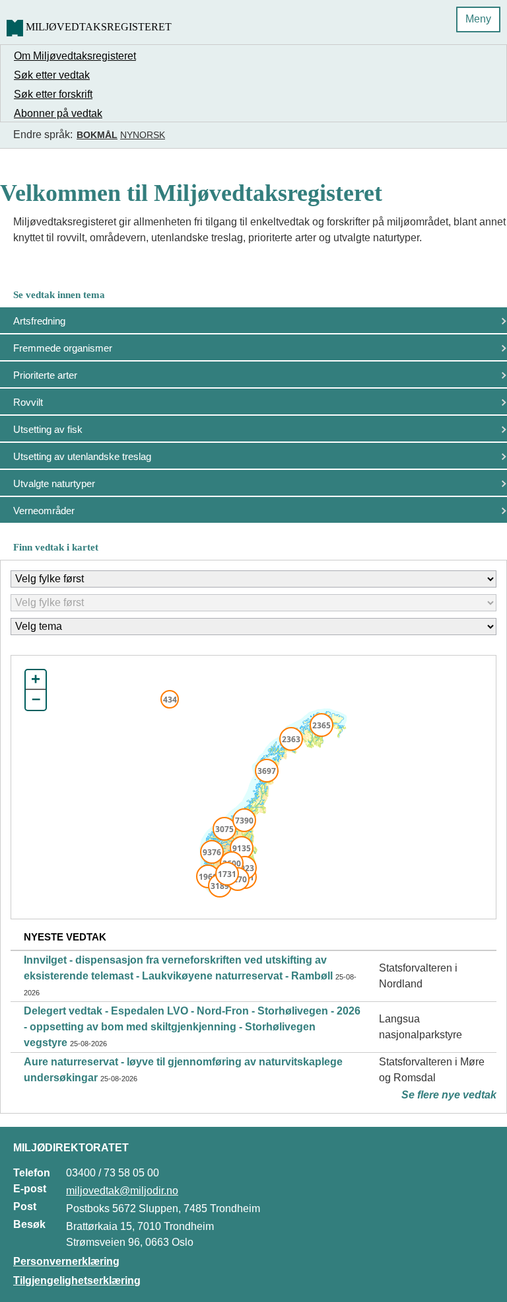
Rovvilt (28, 402)
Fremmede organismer (62, 348)
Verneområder (44, 510)
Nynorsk (142, 135)
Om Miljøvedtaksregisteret (75, 55)
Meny (478, 18)
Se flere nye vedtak (448, 1094)
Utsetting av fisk (48, 429)
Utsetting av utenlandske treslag (82, 456)
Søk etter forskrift (53, 94)
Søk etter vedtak (52, 75)
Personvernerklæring (66, 1261)
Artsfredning (39, 320)
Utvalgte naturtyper (54, 483)
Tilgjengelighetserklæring (77, 1280)
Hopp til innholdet (52, 15)
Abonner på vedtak (58, 113)
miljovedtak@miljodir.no (122, 1190)
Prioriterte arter (45, 375)
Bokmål (97, 135)
